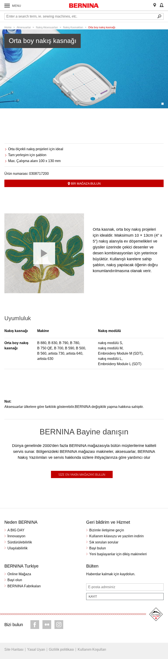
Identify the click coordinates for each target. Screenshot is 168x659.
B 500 (80, 348)
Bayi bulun (97, 548)
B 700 (58, 348)
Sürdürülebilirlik (19, 542)
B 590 (69, 348)
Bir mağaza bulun (86, 183)
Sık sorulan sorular (103, 542)
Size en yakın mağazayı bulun (81, 474)
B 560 (41, 353)
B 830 (52, 343)
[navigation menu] (7, 5)
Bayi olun (14, 580)
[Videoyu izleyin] (44, 253)
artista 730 (56, 353)
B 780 (74, 343)
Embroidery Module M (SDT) (120, 353)
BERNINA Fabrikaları (24, 586)
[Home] (84, 5)
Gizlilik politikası (61, 649)
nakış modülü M (110, 348)
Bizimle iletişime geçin (106, 530)
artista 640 (74, 353)
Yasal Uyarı (36, 649)
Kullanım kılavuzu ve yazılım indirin (116, 536)
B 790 (63, 343)
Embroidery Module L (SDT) (119, 364)
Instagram (58, 624)
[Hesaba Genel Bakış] (162, 5)
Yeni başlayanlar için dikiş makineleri (118, 554)
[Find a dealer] (155, 5)
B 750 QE (44, 348)
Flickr (46, 624)
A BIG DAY (15, 530)
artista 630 (45, 359)
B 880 (41, 343)
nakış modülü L (110, 359)
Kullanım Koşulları (92, 649)
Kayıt (93, 596)
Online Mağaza (19, 574)
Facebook (34, 624)
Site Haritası (13, 649)
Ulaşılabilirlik (17, 548)
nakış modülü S (110, 343)
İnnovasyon (16, 536)
